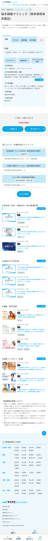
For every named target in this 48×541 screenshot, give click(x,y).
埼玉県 (38, 455)
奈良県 (16, 476)
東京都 (24, 458)
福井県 (38, 462)
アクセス (15, 40)
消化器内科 (21, 272)
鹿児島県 (32, 493)
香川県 (31, 483)
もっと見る (39, 80)
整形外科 (20, 297)
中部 (3, 462)
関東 (3, 455)
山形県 (24, 450)
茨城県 (16, 455)
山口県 (16, 483)
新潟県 (16, 462)
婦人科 (20, 320)
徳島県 (24, 483)
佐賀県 (24, 490)
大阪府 (31, 473)
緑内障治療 (21, 285)
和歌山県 (25, 476)
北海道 (4, 447)
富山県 (24, 462)
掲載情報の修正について (9, 516)
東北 (9, 447)
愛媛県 (38, 483)
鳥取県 (16, 480)
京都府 (24, 473)
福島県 (31, 450)
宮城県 (38, 447)
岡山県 (31, 480)
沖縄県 (40, 493)
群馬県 (31, 455)
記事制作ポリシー (7, 513)
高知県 (16, 486)
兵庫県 (38, 473)
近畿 (3, 473)
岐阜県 (24, 465)
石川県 (31, 462)
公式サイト (36, 129)
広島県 (38, 480)
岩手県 (31, 447)
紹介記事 (33, 40)
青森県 (24, 447)
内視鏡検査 (21, 222)
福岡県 (16, 490)
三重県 (16, 468)
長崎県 (31, 490)
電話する (14, 129)
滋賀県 (16, 473)
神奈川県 (32, 458)
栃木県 (24, 455)
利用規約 (5, 510)
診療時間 (24, 40)
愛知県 (38, 465)
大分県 (16, 493)
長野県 (16, 465)
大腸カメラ (21, 237)
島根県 (24, 480)
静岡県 (31, 465)
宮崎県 (24, 493)
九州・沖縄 (6, 490)
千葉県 (16, 458)
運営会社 (5, 506)
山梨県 (40, 458)
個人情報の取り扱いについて (11, 519)
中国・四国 (6, 480)
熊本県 (38, 490)
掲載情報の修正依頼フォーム (31, 423)
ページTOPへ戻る (44, 433)
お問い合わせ (6, 522)
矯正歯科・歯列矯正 (23, 349)
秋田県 (16, 450)
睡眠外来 (20, 251)
